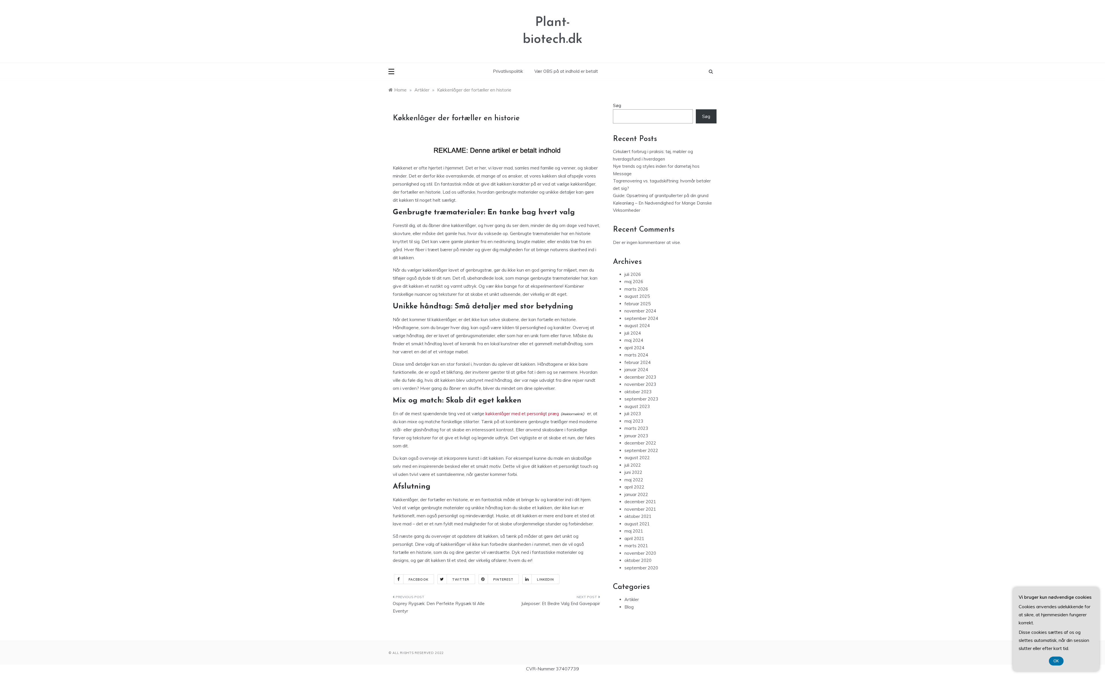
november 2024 (640, 311)
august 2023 (637, 406)
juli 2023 (632, 413)
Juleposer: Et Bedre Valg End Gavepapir (560, 603)
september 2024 (641, 318)
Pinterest (503, 579)
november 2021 (640, 509)
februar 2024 (637, 362)
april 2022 (634, 487)
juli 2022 (632, 465)
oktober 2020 (637, 560)
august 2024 (637, 325)
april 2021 (634, 538)
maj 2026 (633, 281)
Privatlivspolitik (508, 71)
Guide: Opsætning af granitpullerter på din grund (660, 195)
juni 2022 (633, 472)
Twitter (461, 579)
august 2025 (637, 296)
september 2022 (641, 450)
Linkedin (545, 579)
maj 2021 (633, 531)
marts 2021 (636, 545)
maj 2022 (633, 480)
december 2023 (640, 377)
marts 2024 (636, 355)
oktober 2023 (637, 391)
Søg (617, 105)
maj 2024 (633, 340)
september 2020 (641, 568)
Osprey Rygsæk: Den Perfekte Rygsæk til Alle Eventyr (439, 607)
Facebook (418, 579)
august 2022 (637, 457)
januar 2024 (636, 369)
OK (1056, 661)
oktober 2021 (637, 516)
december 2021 (640, 501)
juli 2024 (632, 333)
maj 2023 (633, 421)
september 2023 (641, 399)
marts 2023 (636, 428)
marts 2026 (636, 289)
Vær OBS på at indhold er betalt (566, 71)
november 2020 (640, 553)
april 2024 (634, 347)
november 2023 (640, 384)
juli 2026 (632, 274)
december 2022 (640, 443)
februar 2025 (637, 303)
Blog (629, 607)
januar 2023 (636, 435)
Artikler (631, 599)
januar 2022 (636, 494)
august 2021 (637, 524)
